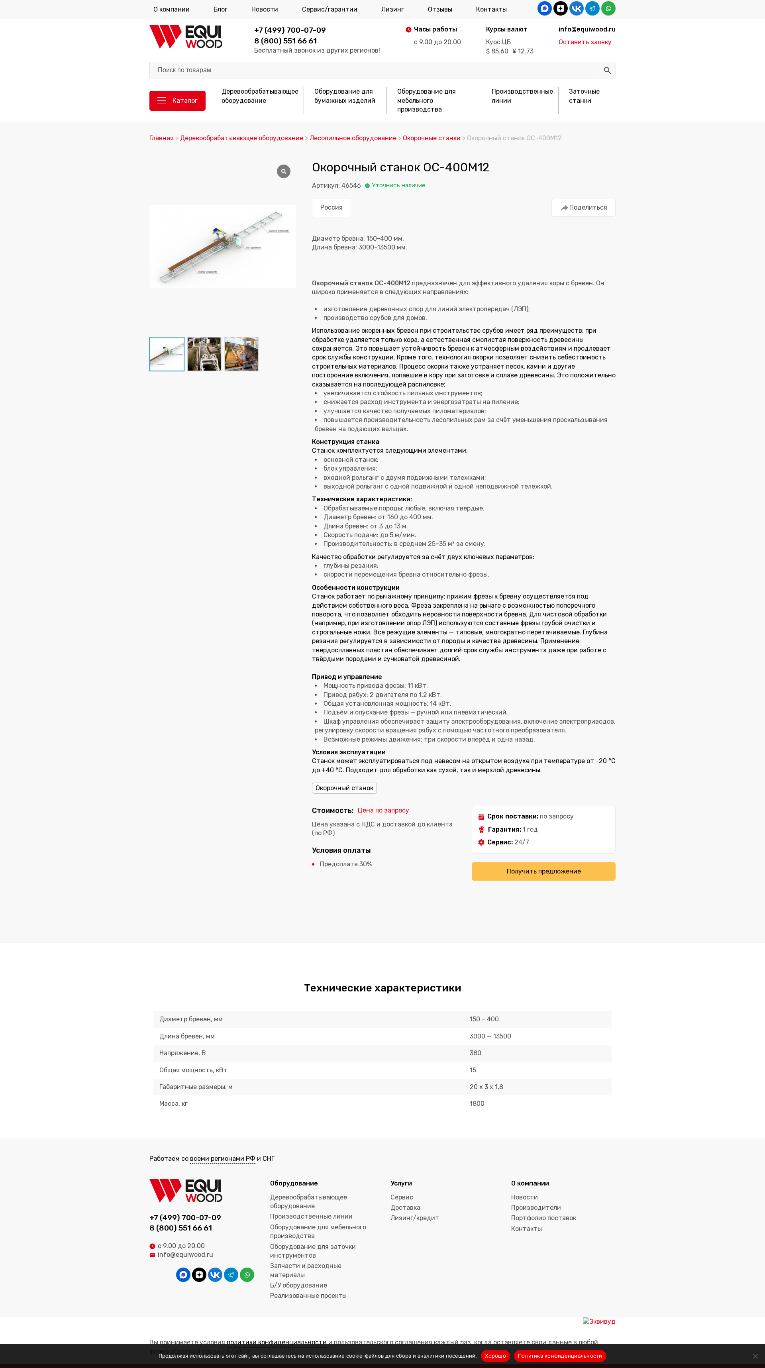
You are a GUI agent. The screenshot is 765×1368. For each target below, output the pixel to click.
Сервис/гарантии (329, 9)
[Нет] (755, 1356)
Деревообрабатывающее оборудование (260, 96)
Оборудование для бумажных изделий (344, 96)
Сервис (401, 1197)
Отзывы (440, 9)
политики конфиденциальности (277, 1342)
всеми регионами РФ (222, 1158)
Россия (331, 207)
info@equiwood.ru (185, 1254)
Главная (161, 138)
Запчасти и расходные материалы (305, 1270)
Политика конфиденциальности (560, 1355)
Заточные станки (584, 96)
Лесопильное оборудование (353, 138)
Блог (221, 9)
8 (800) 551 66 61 (285, 40)
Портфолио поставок (543, 1218)
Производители (536, 1207)
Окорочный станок (344, 788)
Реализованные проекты (308, 1295)
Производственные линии (522, 96)
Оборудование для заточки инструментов (313, 1251)
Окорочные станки (432, 138)
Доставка (405, 1207)
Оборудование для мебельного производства (426, 100)
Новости (264, 9)
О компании (171, 9)
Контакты (491, 9)
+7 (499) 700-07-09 (290, 30)
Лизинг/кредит (414, 1218)
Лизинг (392, 9)
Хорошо (495, 1355)
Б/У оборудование (298, 1285)
